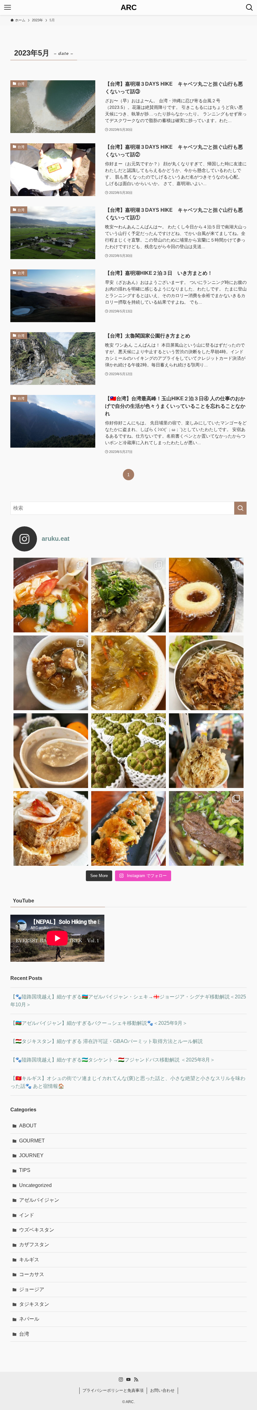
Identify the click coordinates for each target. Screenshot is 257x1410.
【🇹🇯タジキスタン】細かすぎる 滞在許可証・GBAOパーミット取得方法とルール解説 (106, 1041)
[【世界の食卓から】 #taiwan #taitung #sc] (128, 828)
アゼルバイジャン (39, 1200)
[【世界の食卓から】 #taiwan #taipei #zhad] (50, 828)
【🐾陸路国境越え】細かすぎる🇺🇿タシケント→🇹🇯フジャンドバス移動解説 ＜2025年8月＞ (112, 1059)
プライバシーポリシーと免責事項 (113, 1390)
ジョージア (31, 1289)
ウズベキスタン (36, 1229)
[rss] (136, 1379)
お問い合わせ (162, 1390)
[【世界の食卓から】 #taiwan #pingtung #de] (50, 673)
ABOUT (28, 1125)
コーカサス (31, 1274)
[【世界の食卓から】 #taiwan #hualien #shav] (206, 750)
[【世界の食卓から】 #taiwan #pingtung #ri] (206, 595)
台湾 (24, 1334)
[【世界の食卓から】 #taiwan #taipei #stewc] (128, 673)
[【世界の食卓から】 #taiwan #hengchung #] (128, 595)
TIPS (24, 1170)
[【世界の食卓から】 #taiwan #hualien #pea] (50, 750)
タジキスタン (34, 1304)
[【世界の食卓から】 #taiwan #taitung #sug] (128, 750)
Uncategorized (35, 1185)
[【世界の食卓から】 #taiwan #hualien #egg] (50, 595)
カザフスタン (34, 1244)
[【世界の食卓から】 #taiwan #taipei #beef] (206, 828)
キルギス (29, 1259)
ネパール (29, 1319)
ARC (129, 7)
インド (26, 1215)
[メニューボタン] (7, 7)
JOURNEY (31, 1155)
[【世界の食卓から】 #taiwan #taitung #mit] (206, 673)
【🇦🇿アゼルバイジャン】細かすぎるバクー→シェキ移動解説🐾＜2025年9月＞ (98, 1023)
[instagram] (121, 1379)
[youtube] (128, 1379)
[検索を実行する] (240, 508)
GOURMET (32, 1140)
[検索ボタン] (249, 7)
